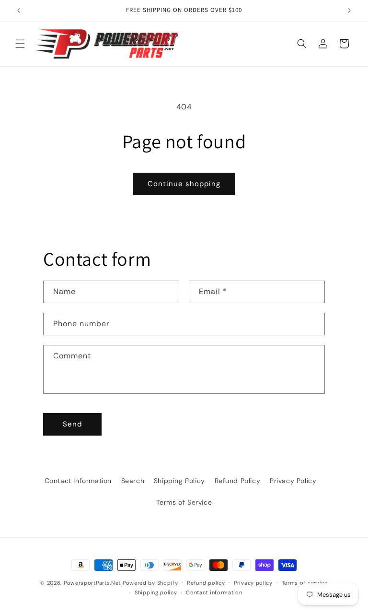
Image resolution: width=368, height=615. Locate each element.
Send (72, 424)
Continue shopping (184, 184)
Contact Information (78, 480)
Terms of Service (184, 502)
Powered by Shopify (150, 583)
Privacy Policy (293, 480)
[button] (20, 43)
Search (133, 480)
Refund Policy (238, 480)
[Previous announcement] (18, 10)
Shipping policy (156, 592)
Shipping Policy (179, 480)
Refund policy (206, 583)
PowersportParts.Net (92, 583)
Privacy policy (253, 583)
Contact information (214, 592)
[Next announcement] (349, 10)
